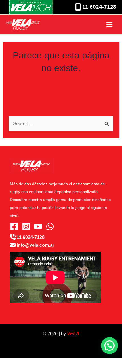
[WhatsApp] (50, 226)
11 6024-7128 (98, 7)
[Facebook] (14, 226)
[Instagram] (26, 226)
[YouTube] (38, 226)
